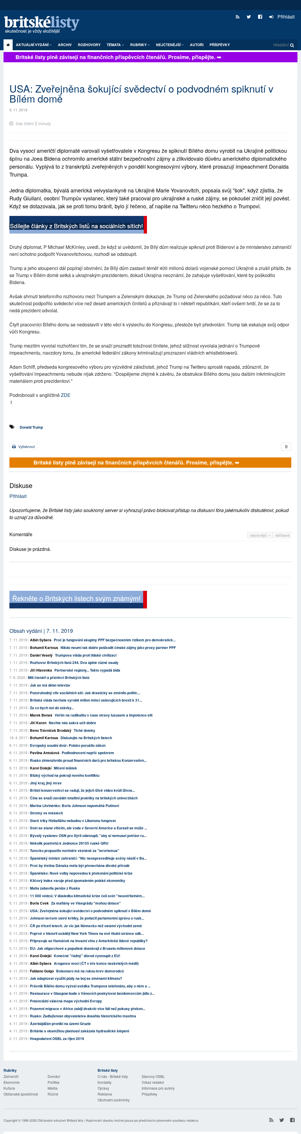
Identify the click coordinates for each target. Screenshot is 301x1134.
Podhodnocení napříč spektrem (88, 752)
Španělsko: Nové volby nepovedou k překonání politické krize (81, 873)
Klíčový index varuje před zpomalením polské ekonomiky (77, 880)
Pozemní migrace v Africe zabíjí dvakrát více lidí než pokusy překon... (87, 1008)
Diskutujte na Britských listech (86, 737)
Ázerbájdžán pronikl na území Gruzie (60, 1023)
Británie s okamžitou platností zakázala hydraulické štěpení (79, 1031)
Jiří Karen (38, 722)
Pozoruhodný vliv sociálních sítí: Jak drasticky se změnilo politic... (85, 692)
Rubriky (139, 44)
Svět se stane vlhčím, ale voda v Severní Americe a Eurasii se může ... (88, 828)
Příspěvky (220, 44)
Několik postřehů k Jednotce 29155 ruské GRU (69, 843)
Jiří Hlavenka (41, 670)
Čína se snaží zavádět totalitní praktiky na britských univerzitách (84, 798)
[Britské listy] (78, 225)
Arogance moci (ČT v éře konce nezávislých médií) (96, 963)
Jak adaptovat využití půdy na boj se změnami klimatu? (76, 978)
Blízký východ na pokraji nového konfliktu (64, 775)
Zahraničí (11, 1076)
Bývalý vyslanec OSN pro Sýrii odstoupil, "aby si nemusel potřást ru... (88, 835)
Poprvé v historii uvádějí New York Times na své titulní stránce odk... (87, 933)
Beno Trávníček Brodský (50, 730)
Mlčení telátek (65, 768)
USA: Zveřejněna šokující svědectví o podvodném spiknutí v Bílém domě (90, 910)
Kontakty (104, 1082)
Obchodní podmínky (114, 1099)
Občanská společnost (21, 1093)
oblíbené (282, 535)
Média (53, 1088)
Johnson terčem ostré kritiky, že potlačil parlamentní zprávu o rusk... (87, 918)
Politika (53, 1082)
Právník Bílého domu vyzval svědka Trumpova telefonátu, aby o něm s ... (90, 986)
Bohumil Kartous (44, 647)
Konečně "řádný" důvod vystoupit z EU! (87, 955)
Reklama (105, 1093)
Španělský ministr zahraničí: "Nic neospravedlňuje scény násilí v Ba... (88, 858)
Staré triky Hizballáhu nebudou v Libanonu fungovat (73, 820)
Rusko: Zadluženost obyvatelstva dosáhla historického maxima (83, 1016)
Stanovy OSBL (153, 1076)
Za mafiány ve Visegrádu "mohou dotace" (86, 903)
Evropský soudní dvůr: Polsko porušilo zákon (68, 745)
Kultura (9, 1088)
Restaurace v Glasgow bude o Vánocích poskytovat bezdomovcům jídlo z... (92, 993)
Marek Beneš (41, 715)
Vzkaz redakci (153, 1082)
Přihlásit (285, 16)
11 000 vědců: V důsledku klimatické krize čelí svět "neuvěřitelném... (87, 895)
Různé (53, 1093)
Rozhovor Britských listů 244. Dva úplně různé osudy (74, 662)
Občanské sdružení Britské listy (60, 1120)
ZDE (66, 395)
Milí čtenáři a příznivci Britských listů (58, 677)
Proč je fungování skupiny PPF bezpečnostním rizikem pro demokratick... (114, 640)
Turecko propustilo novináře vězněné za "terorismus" (74, 850)
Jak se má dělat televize (50, 685)
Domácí (54, 1076)
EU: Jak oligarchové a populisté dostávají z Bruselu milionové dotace (87, 948)
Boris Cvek (39, 903)
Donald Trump (31, 427)
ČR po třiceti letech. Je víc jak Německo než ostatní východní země (86, 925)
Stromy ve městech (46, 813)
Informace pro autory (158, 1088)
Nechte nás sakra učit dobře (72, 722)
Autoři (196, 44)
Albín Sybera (40, 640)
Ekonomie (12, 1082)
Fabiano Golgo (42, 971)
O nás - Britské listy (113, 1076)
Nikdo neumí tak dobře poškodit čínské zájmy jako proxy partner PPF (118, 647)
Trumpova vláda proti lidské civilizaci (85, 655)
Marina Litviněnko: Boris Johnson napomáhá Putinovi (74, 805)
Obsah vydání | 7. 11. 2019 (41, 630)
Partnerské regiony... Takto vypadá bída (87, 670)
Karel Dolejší (40, 768)
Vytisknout (26, 446)
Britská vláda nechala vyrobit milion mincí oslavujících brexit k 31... (86, 700)
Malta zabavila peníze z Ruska (55, 888)
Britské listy (45, 25)
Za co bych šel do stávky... (52, 707)
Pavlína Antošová (44, 752)
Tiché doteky (84, 730)
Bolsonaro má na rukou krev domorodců (90, 971)
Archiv (65, 44)
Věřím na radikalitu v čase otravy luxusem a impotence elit (104, 715)
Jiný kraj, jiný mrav (46, 783)
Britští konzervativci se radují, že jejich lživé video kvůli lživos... (82, 790)
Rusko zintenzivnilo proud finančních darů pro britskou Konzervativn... (88, 760)
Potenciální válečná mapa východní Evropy (66, 1001)
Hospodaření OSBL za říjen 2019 (57, 1038)
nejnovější (259, 535)
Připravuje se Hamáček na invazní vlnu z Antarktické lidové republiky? (89, 940)
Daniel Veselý (41, 655)
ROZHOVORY (89, 44)
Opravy (103, 1088)
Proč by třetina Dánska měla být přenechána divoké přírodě (80, 865)
